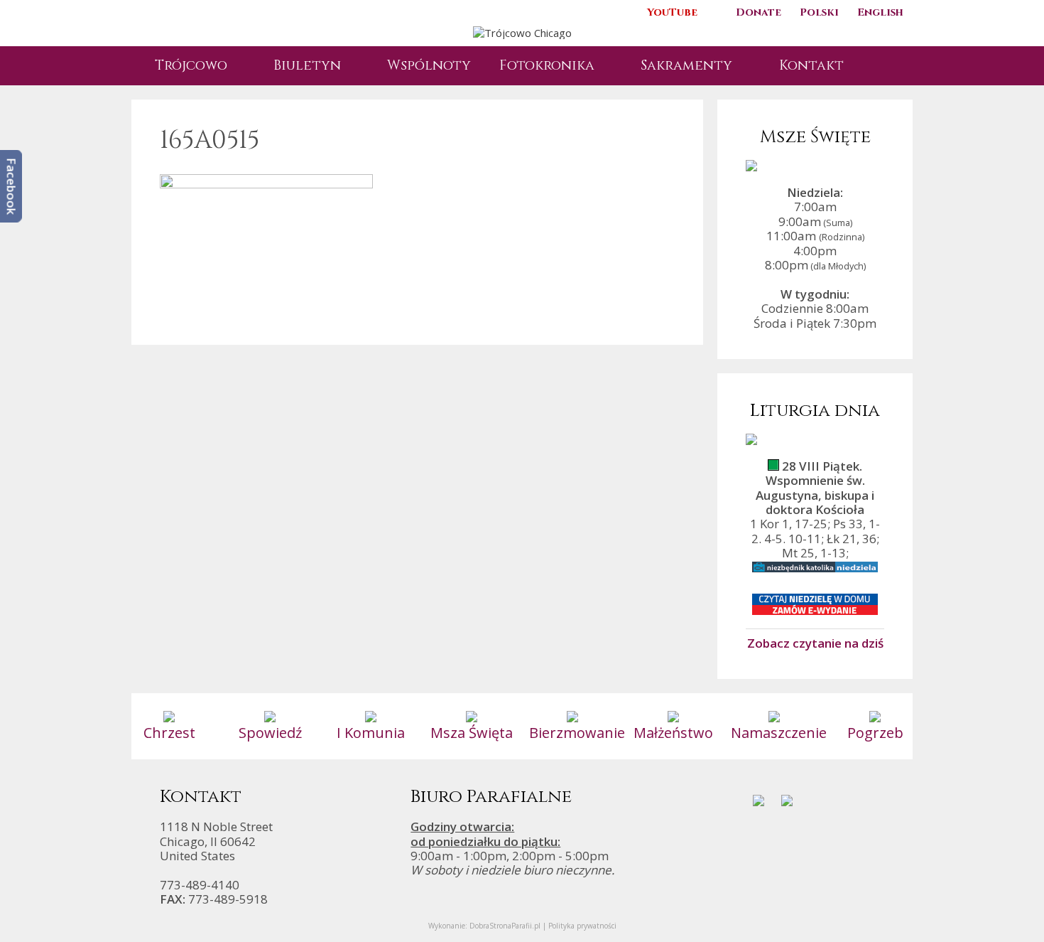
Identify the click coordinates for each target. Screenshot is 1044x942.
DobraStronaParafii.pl (504, 926)
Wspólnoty (429, 65)
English (880, 12)
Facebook (12, 186)
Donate (758, 12)
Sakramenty (686, 65)
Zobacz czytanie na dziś (815, 643)
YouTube (672, 12)
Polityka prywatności (582, 926)
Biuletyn (307, 65)
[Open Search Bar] (880, 65)
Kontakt (811, 65)
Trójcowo (191, 65)
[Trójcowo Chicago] (522, 31)
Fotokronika (546, 65)
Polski (819, 12)
